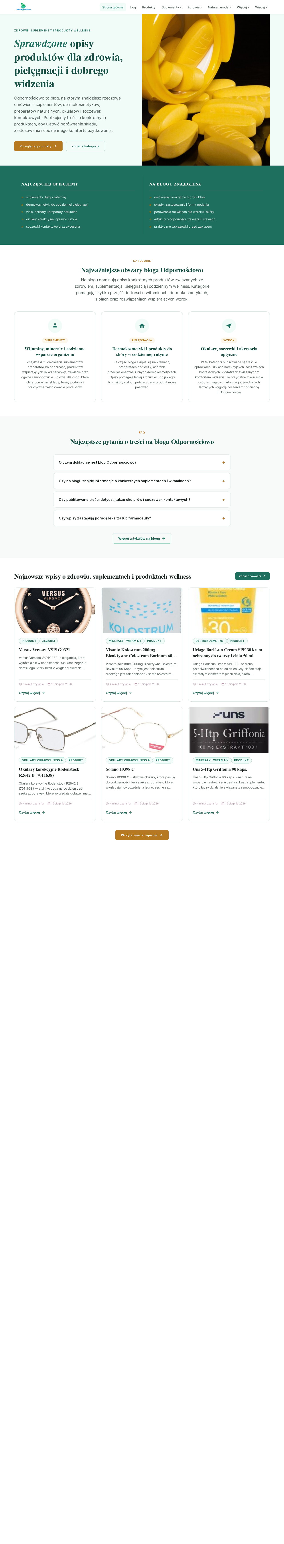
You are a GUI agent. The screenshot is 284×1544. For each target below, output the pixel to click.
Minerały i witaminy (125, 640)
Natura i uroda (218, 7)
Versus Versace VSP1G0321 (44, 649)
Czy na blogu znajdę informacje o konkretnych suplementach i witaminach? (125, 481)
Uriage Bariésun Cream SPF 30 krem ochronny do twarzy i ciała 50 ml (227, 652)
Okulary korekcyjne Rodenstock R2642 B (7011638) (49, 772)
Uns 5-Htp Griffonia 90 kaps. (220, 769)
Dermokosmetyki (210, 640)
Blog (133, 7)
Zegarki (48, 640)
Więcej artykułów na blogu (139, 538)
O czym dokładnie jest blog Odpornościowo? (97, 462)
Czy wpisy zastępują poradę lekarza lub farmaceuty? (105, 518)
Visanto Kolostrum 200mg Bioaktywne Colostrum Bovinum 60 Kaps (139, 655)
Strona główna (112, 7)
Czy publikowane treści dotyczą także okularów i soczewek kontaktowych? (124, 499)
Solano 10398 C (120, 769)
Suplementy (170, 7)
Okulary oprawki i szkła (42, 760)
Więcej (242, 7)
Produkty (149, 7)
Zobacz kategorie (85, 146)
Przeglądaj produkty (35, 146)
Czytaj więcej (29, 693)
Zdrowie (193, 7)
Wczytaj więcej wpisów (139, 835)
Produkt (29, 640)
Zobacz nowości (250, 576)
